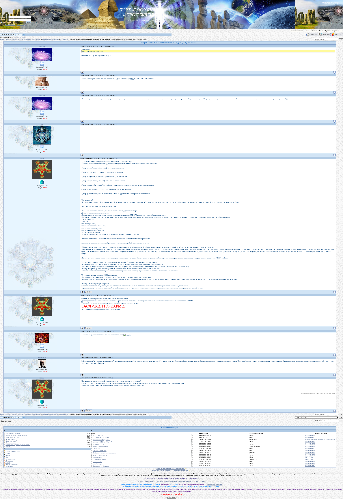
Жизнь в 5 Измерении (100, 446)
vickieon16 (252, 459)
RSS (340, 31)
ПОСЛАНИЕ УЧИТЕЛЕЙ (101, 437)
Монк (251, 457)
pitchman (252, 452)
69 (112, 377)
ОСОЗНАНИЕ (64, 39)
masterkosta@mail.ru (214, 484)
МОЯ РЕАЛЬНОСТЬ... (100, 455)
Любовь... (9, 446)
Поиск (321, 31)
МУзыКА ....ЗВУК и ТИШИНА (102, 442)
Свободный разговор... (13, 437)
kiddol (251, 461)
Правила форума (331, 31)
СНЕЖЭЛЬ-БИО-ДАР (12, 451)
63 (116, 95)
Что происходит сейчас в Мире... (17, 435)
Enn (6, 457)
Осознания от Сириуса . (14, 433)
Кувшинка (9, 466)
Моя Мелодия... (98, 464)
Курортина (9, 461)
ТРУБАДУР (96, 448)
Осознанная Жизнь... (100, 459)
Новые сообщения (311, 31)
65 (117, 158)
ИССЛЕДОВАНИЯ (170, 481)
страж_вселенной (11, 464)
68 (112, 357)
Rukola (7, 463)
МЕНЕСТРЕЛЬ (98, 435)
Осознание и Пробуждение (50, 39)
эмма (7, 455)
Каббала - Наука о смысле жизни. (104, 453)
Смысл (42, 158)
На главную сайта (297, 31)
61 (114, 46)
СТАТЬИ (195, 481)
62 (116, 75)
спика (251, 435)
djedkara (42, 46)
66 (113, 295)
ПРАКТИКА (309, 457)
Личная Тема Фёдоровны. (101, 440)
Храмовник (42, 357)
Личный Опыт (97, 457)
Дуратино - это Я (11, 441)
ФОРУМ (202, 481)
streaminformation (20, 37)
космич (42, 331)
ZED (42, 124)
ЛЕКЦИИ (160, 481)
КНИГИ (188, 481)
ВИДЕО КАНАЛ (150, 481)
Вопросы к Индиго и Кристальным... (18, 445)
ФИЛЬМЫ (181, 481)
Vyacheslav (42, 75)
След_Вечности (254, 446)
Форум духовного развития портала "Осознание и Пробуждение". (20, 39)
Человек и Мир (11, 443)
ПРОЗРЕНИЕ (10, 439)
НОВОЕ (140, 481)
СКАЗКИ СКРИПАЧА (100, 451)
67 (113, 331)
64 (116, 124)
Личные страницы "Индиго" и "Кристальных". (320, 439)
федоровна (253, 439)
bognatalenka (10, 459)
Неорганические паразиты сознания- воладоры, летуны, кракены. (90, 39)
